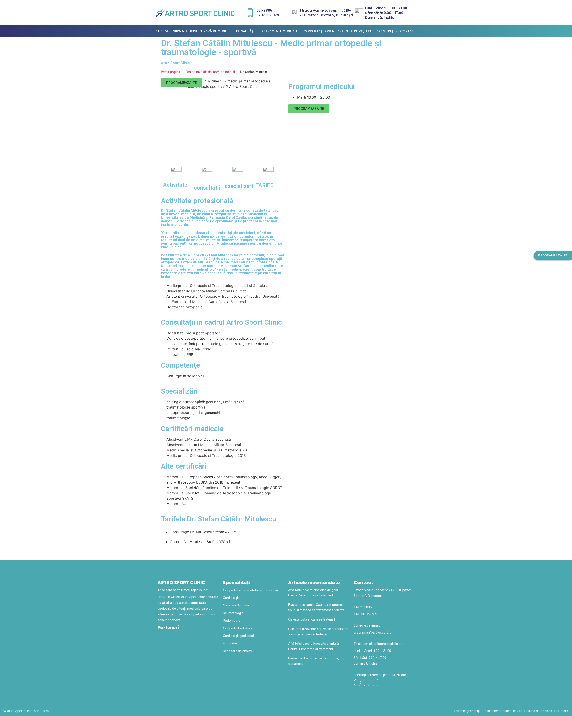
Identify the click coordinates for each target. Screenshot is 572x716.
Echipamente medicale (279, 31)
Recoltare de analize (238, 651)
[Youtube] (366, 682)
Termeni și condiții (467, 711)
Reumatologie (233, 613)
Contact (408, 31)
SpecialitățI (244, 31)
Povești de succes (369, 31)
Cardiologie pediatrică (239, 636)
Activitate (175, 185)
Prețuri (392, 31)
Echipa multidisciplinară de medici (199, 31)
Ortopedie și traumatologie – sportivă (250, 590)
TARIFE (264, 185)
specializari (239, 186)
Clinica (162, 31)
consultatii (207, 188)
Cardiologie (231, 598)
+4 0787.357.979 (366, 614)
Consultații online (320, 31)
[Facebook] (357, 682)
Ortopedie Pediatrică (238, 628)
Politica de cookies (538, 711)
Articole (345, 31)
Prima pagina (170, 72)
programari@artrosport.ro (373, 632)
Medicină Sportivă (236, 605)
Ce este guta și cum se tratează (311, 619)
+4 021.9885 (363, 607)
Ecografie (230, 643)
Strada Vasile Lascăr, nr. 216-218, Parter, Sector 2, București (326, 12)
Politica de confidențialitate (502, 711)
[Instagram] (375, 682)
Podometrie (231, 621)
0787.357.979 (267, 15)
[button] (553, 255)
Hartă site (561, 711)
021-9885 (264, 10)
